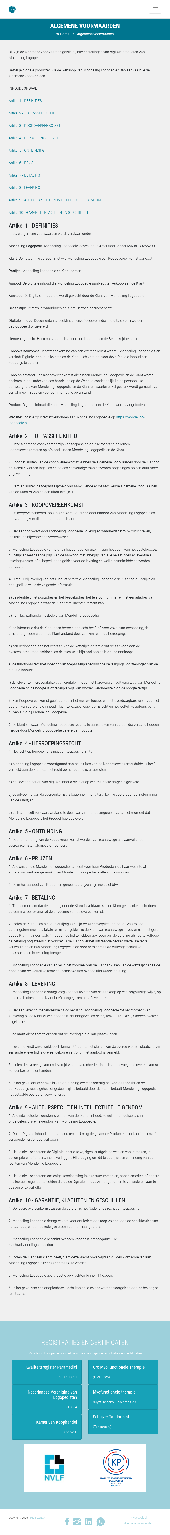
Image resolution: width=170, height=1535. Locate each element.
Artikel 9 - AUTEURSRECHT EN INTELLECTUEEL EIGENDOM (55, 200)
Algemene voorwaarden (138, 1523)
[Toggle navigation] (155, 9)
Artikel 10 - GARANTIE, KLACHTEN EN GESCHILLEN (48, 212)
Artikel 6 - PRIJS (21, 163)
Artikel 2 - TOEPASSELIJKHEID (32, 113)
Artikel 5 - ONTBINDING (27, 150)
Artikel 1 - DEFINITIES (25, 101)
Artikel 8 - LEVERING (24, 188)
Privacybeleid (138, 1517)
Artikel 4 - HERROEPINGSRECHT (33, 138)
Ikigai (37, 1517)
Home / (66, 34)
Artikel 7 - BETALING (24, 175)
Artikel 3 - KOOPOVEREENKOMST (35, 126)
